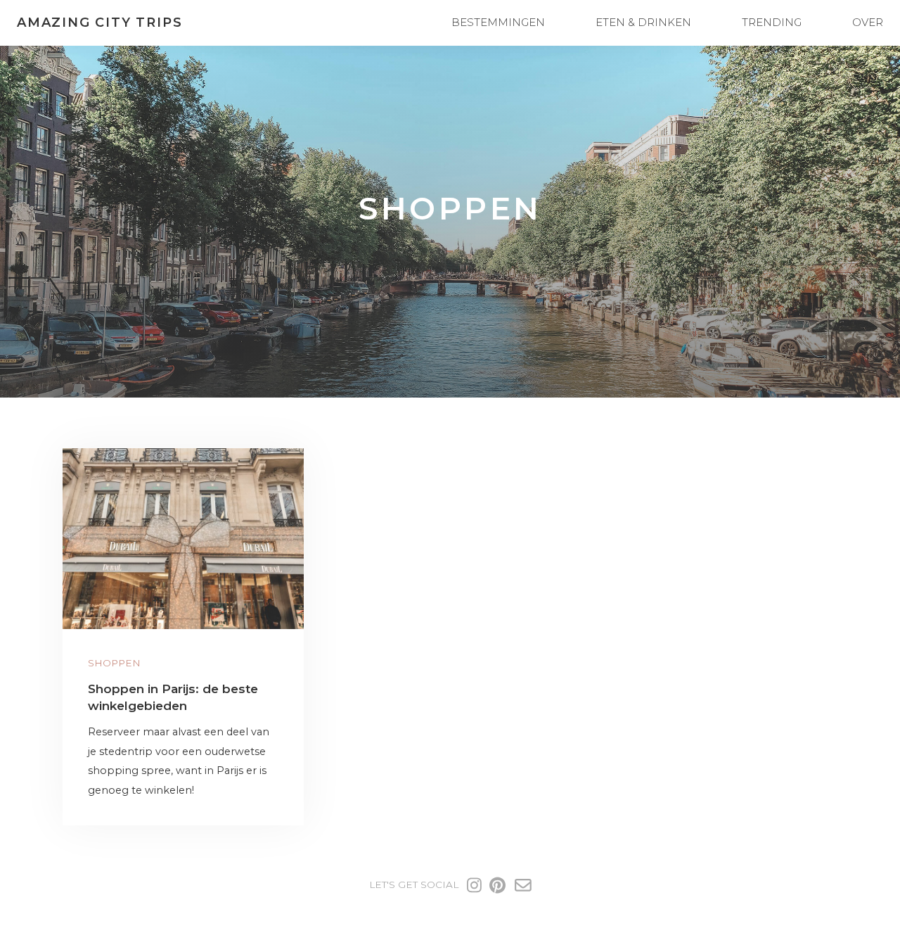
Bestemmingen (498, 22)
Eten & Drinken (643, 22)
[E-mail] (523, 885)
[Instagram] (474, 885)
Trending (772, 22)
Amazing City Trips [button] (99, 22)
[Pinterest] (497, 885)
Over (867, 22)
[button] (183, 538)
